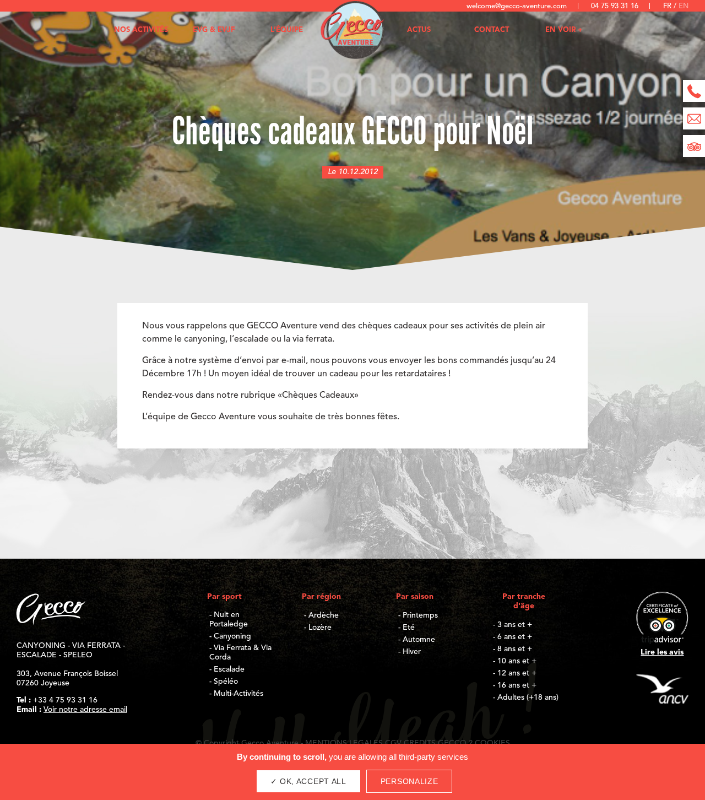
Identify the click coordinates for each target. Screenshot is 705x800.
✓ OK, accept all (308, 781)
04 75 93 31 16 (614, 6)
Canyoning (232, 636)
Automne (419, 640)
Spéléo (226, 681)
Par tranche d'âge (523, 601)
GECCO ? (455, 743)
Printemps (420, 615)
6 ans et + (514, 637)
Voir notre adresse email (85, 709)
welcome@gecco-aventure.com (517, 6)
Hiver (412, 652)
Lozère (320, 627)
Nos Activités (141, 30)
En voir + (564, 30)
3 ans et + (514, 625)
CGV (393, 743)
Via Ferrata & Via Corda (240, 652)
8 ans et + (514, 649)
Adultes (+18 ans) (527, 697)
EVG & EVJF (214, 30)
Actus (419, 30)
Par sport (224, 597)
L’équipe (286, 30)
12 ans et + (516, 673)
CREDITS (420, 743)
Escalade (229, 669)
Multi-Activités (238, 694)
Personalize (409, 781)
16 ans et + (516, 685)
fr (668, 6)
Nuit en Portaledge (228, 619)
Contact (491, 30)
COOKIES (492, 743)
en (683, 6)
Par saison (414, 597)
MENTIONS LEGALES (344, 743)
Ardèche (323, 615)
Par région (321, 597)
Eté (409, 627)
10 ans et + (516, 661)
